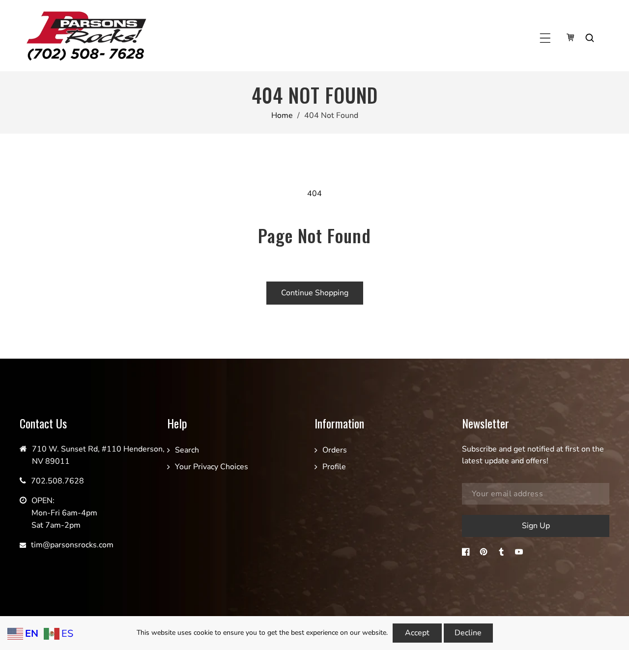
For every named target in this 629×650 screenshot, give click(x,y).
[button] (545, 38)
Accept (417, 632)
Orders (334, 450)
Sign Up (536, 525)
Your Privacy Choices (211, 466)
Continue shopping (314, 292)
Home (282, 115)
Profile (334, 466)
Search (187, 450)
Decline (468, 632)
